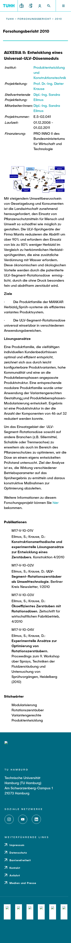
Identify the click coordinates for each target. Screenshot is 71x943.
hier (56, 502)
